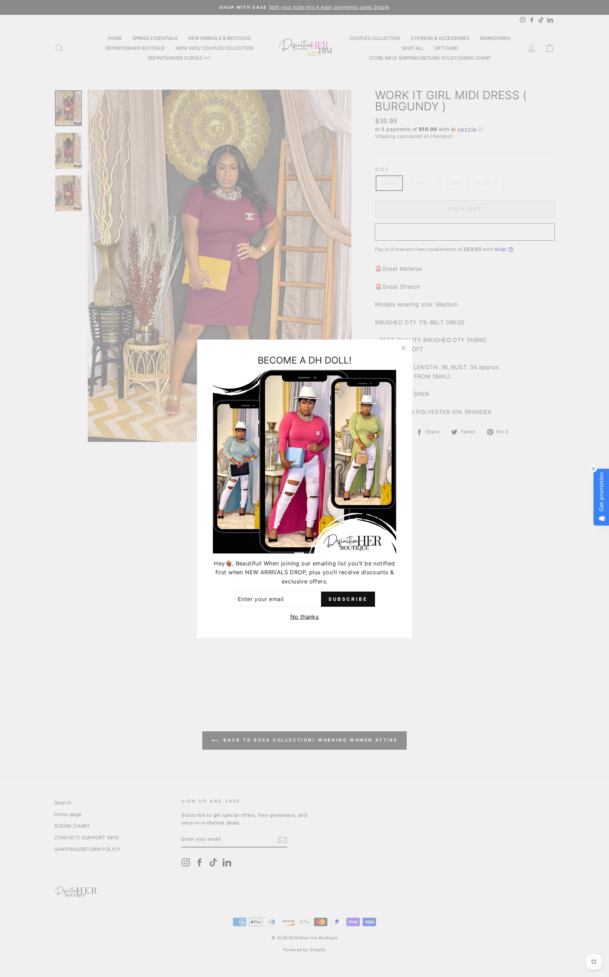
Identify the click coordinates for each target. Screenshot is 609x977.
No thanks (304, 616)
